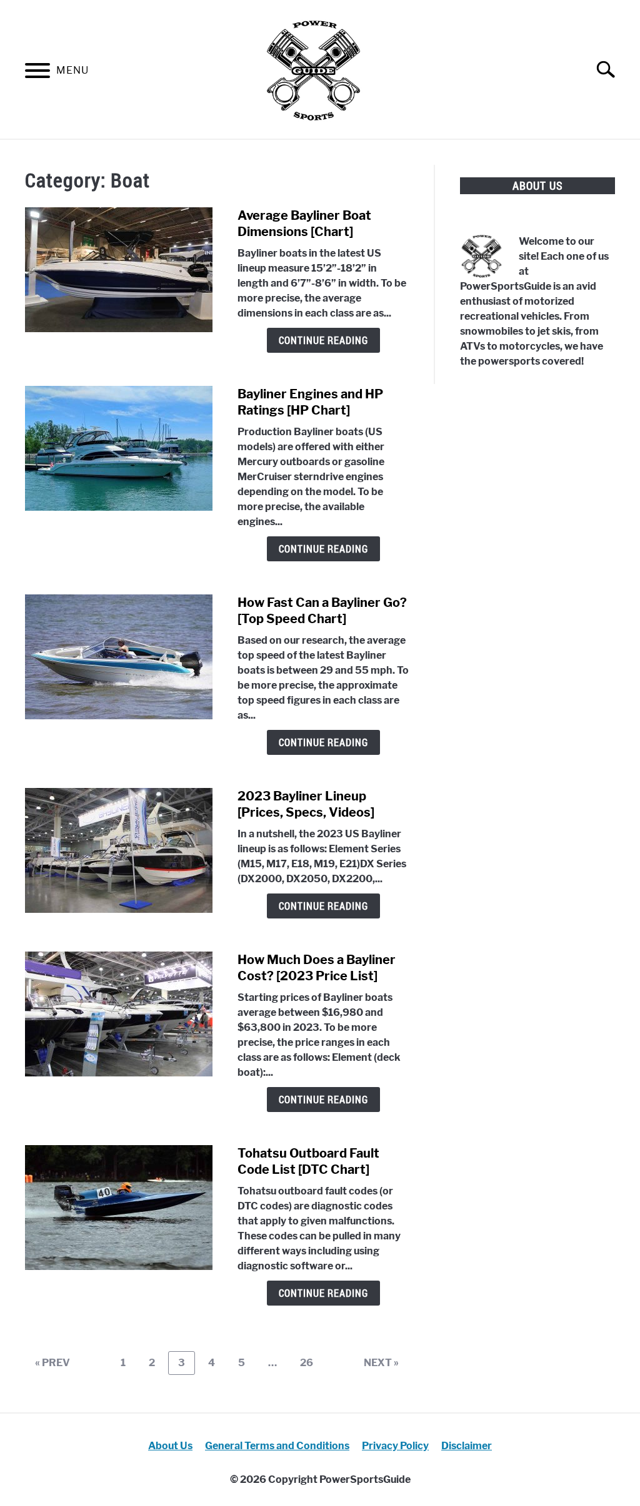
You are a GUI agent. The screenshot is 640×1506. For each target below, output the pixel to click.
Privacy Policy (395, 1446)
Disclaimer (466, 1446)
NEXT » (381, 1363)
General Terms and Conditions (277, 1446)
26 (311, 1362)
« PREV (52, 1363)
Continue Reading (323, 340)
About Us (170, 1446)
